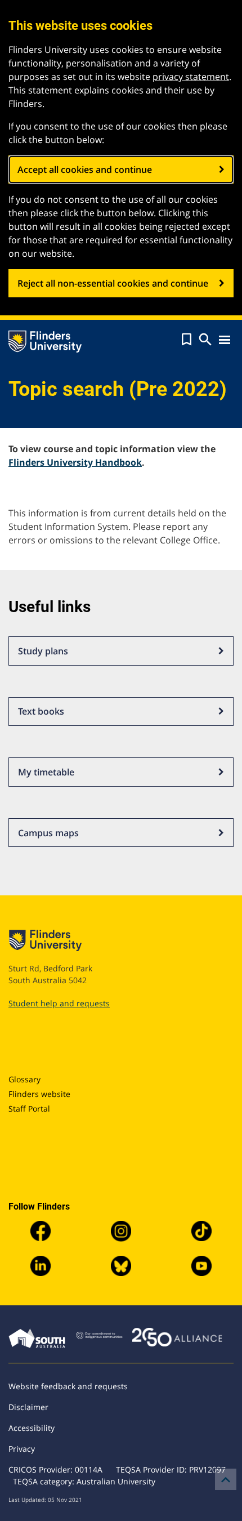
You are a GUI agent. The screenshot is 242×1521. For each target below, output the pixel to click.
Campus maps (48, 833)
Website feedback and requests (68, 1386)
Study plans (43, 651)
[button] (186, 339)
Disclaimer (28, 1407)
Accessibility (31, 1427)
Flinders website (39, 1094)
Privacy (21, 1448)
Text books (41, 711)
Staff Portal (29, 1108)
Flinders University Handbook (75, 462)
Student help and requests (59, 1003)
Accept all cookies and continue (84, 169)
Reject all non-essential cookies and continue (112, 283)
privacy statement (191, 76)
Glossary (24, 1079)
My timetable (46, 772)
